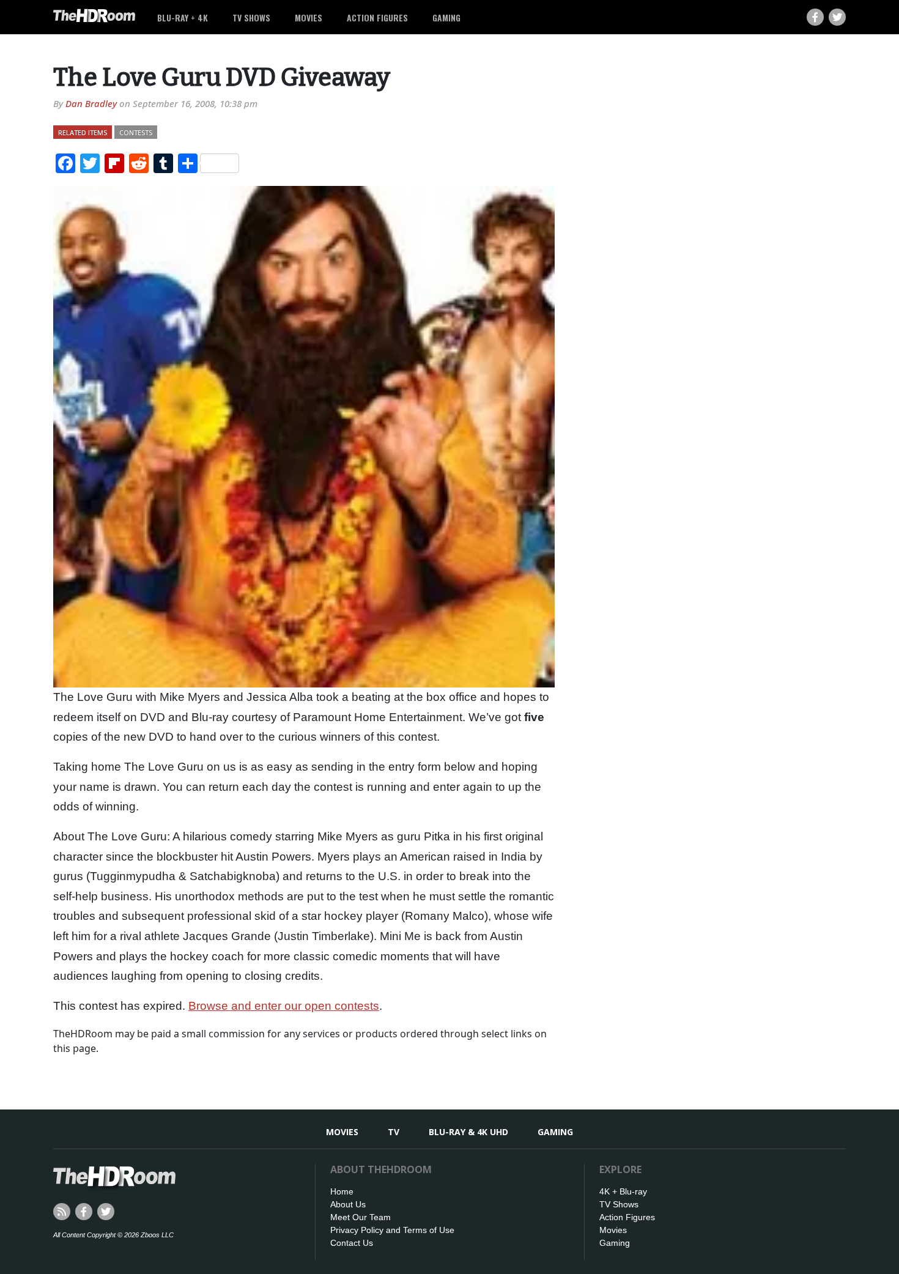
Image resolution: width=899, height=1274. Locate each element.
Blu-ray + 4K (182, 17)
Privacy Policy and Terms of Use (392, 1230)
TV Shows (251, 17)
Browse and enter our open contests (283, 1005)
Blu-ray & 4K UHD (468, 1132)
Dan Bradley (91, 103)
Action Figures (377, 17)
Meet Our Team (360, 1217)
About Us (348, 1204)
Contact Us (351, 1243)
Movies (308, 17)
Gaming (446, 17)
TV (393, 1132)
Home (341, 1191)
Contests (135, 132)
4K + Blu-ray (623, 1191)
